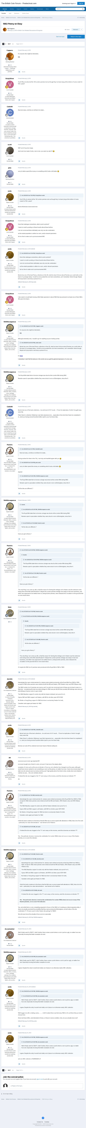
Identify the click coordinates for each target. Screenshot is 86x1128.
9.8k (10, 459)
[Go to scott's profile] (10, 150)
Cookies (47, 1122)
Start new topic (60, 36)
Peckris (9, 445)
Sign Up (81, 3)
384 (10, 121)
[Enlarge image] (54, 151)
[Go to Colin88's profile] (10, 112)
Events (25, 9)
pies (9, 168)
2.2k (10, 943)
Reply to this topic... (17, 1086)
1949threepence (10, 322)
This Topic (76, 9)
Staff (10, 13)
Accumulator (10, 929)
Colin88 (10, 107)
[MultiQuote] (19, 72)
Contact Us (40, 1122)
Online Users (25, 13)
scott (10, 144)
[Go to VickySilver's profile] (10, 84)
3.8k (10, 93)
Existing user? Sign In (68, 3)
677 (10, 182)
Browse (5, 9)
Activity (12, 9)
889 (10, 772)
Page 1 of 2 (19, 44)
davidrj (9, 679)
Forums (4, 13)
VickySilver (9, 78)
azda (10, 191)
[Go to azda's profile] (10, 197)
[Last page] (13, 44)
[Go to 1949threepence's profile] (10, 327)
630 (10, 65)
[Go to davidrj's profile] (10, 685)
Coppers (12, 28)
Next (9, 44)
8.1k (10, 336)
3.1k (10, 159)
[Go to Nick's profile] (10, 613)
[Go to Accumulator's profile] (10, 935)
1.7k (10, 693)
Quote (23, 71)
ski (10, 758)
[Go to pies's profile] (10, 174)
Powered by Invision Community (43, 1125)
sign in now (40, 1079)
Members (16, 13)
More (47, 9)
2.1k (10, 621)
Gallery (32, 9)
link (19, 57)
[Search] (83, 9)
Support (19, 9)
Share (68, 29)
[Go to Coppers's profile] (5, 29)
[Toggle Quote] (20, 195)
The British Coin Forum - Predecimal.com (18, 3)
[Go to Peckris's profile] (10, 450)
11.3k (10, 205)
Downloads (40, 9)
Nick (9, 607)
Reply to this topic (76, 36)
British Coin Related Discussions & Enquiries (30, 30)
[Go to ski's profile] (10, 763)
